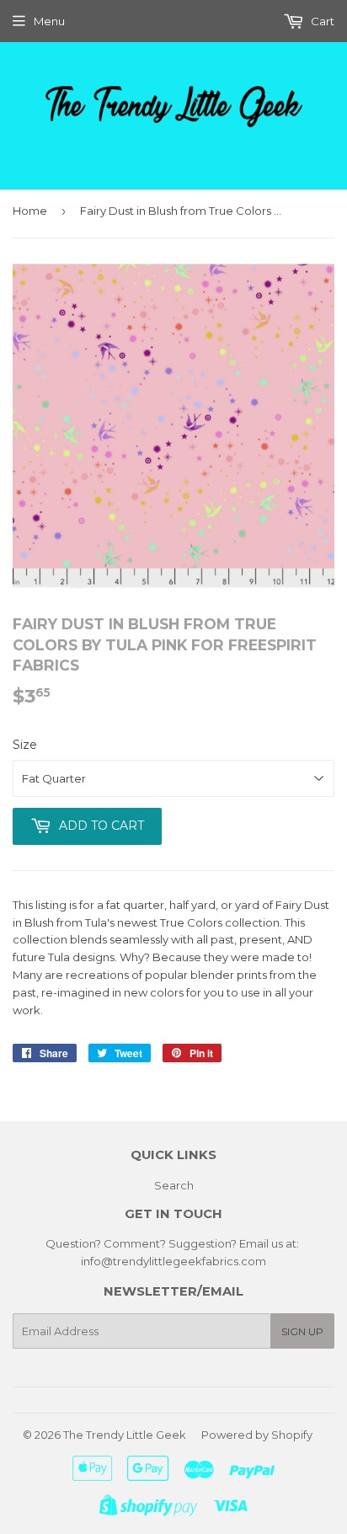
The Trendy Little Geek (124, 1434)
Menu (49, 21)
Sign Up (302, 1331)
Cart (321, 21)
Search (174, 1185)
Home (30, 210)
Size (25, 744)
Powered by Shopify (256, 1434)
